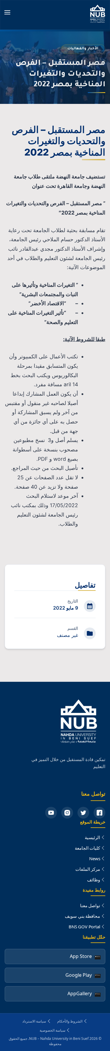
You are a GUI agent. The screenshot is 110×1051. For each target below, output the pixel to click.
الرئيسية (92, 837)
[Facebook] (99, 813)
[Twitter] (83, 813)
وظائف (93, 880)
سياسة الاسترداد (34, 1021)
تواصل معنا (90, 905)
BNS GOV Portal (84, 926)
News (94, 858)
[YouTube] (51, 813)
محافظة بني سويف (82, 916)
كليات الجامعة (87, 848)
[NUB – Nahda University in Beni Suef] (97, 15)
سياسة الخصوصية (52, 1030)
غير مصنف (67, 635)
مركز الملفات (87, 869)
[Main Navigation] (7, 13)
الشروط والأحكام (70, 1021)
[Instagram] (67, 813)
